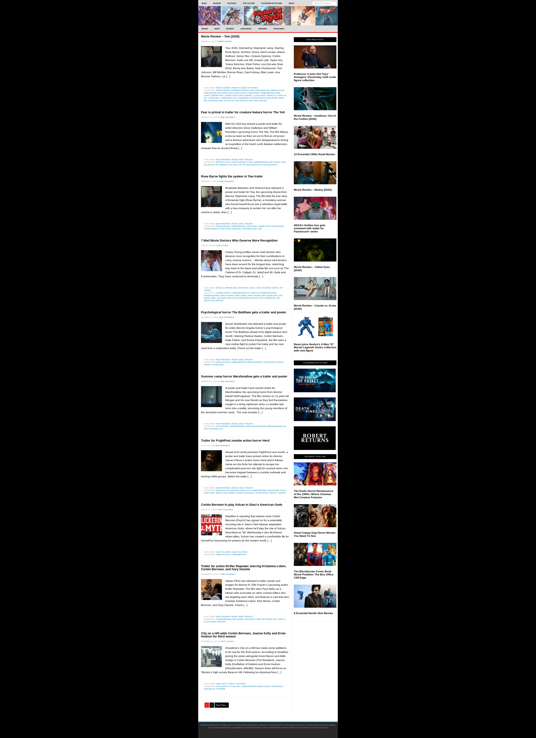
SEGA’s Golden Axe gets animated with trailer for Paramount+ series (309, 228)
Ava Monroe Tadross (239, 90)
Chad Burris (253, 93)
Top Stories (252, 88)
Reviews (227, 88)
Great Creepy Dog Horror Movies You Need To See (315, 534)
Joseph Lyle (271, 96)
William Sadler (270, 165)
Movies (219, 88)
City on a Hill (234, 686)
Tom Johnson (241, 101)
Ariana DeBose (222, 90)
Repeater (221, 622)
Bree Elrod (227, 93)
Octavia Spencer (258, 98)
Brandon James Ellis (240, 490)
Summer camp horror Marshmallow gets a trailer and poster (244, 376)
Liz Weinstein (226, 98)
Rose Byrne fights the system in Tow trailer (232, 176)
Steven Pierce (261, 493)
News (241, 160)
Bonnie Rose (216, 93)
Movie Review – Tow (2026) (220, 36)
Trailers (249, 160)
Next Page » (221, 705)
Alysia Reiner (222, 426)
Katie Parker (269, 362)
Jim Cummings (221, 165)
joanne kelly (277, 686)
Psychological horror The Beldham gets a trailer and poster (243, 312)
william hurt (218, 301)
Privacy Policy (289, 728)
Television (242, 552)
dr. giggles (252, 293)
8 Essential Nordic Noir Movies (313, 613)
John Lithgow (253, 296)
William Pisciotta (254, 165)
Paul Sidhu (278, 619)
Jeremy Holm (222, 493)
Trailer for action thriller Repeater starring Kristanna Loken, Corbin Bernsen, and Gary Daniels (243, 567)
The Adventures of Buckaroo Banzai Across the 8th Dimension (246, 298)
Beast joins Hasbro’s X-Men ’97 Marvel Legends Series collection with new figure (315, 347)
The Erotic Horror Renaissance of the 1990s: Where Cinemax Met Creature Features (313, 494)
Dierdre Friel (217, 96)
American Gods (223, 555)
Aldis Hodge (221, 686)
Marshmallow (216, 429)
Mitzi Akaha (249, 493)
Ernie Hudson (263, 686)
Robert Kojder (239, 88)
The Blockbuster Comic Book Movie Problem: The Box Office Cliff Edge (313, 574)
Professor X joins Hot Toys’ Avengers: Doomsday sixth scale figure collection (315, 77)
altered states (223, 293)
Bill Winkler (272, 90)
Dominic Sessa (231, 96)
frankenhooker (211, 296)
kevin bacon (209, 689)
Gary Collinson (223, 552)
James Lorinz (240, 296)
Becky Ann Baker (258, 90)
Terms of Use (275, 728)
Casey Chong (255, 288)
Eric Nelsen (274, 162)
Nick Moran (267, 619)
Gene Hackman (227, 296)
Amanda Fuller (223, 490)
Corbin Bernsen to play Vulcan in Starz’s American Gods (241, 504)
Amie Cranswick (223, 160)
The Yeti (242, 165)
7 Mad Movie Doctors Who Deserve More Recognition (239, 240)
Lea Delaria (213, 98)
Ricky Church (228, 684)
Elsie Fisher (259, 96)
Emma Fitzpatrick (255, 362)
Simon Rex (236, 229)
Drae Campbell (246, 96)
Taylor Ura (229, 101)
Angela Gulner (223, 362)
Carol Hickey (240, 93)
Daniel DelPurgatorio (255, 426)
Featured (266, 288)
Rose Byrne (271, 98)
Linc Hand (232, 165)
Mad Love (278, 296)
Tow (250, 101)
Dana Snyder (273, 490)
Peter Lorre (210, 298)
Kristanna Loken (253, 619)
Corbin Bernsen (267, 93)
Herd (212, 493)
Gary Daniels (238, 619)
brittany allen (223, 162)
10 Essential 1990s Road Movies (314, 154)
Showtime (220, 689)
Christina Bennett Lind (241, 162)
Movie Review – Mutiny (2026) (313, 189)
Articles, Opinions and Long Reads (232, 288)
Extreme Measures (268, 293)
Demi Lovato (251, 226)
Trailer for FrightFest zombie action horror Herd (235, 440)
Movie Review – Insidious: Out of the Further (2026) (315, 117)
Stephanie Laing (215, 101)
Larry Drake (267, 296)
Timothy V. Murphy (277, 493)
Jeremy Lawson (235, 493)
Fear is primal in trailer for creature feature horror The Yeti (243, 112)
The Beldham (217, 365)
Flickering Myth (268, 16)
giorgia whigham (275, 426)
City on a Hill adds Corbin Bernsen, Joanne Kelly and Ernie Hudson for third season (243, 635)
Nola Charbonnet (241, 98)
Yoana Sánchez (260, 101)
